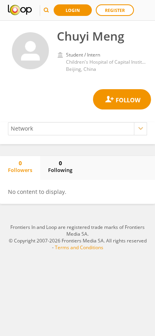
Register (115, 10)
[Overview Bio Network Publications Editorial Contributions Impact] (77, 128)
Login (73, 10)
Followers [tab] (20, 166)
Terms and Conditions (79, 247)
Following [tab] (60, 166)
